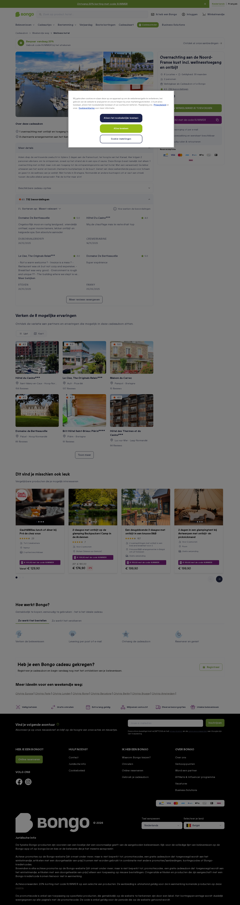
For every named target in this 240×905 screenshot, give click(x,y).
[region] (121, 119)
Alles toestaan (121, 128)
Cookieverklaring (87, 108)
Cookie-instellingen (121, 139)
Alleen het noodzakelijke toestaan (121, 118)
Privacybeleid (160, 105)
